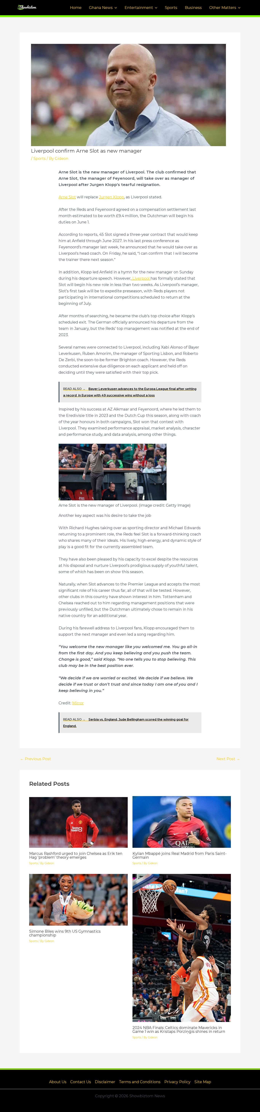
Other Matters (222, 7)
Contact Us (80, 1082)
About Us (57, 1082)
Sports (171, 7)
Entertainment (138, 7)
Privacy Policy (177, 1082)
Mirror (78, 703)
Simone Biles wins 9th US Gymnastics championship (65, 933)
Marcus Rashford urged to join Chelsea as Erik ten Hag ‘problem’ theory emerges (75, 855)
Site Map (202, 1082)
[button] (115, 7)
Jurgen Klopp (111, 197)
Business (193, 7)
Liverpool (141, 278)
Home (75, 7)
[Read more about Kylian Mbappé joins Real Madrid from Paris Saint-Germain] (181, 821)
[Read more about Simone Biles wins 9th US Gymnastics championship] (78, 899)
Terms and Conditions (139, 1082)
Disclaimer (105, 1082)
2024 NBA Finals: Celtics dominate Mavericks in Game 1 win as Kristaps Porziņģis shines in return (178, 1029)
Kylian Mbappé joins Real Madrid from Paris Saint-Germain (179, 855)
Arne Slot (67, 197)
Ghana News (101, 7)
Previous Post (35, 759)
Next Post (228, 759)
